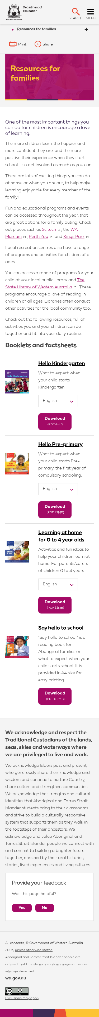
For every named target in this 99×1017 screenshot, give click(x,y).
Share (48, 44)
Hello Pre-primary (60, 444)
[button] (76, 12)
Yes (21, 908)
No (45, 908)
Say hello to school (60, 628)
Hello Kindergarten (61, 363)
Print (22, 44)
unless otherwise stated (34, 950)
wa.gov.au (15, 978)
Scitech (49, 230)
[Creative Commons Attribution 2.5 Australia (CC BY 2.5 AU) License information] (17, 991)
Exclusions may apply (22, 998)
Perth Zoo (38, 237)
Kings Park (73, 237)
